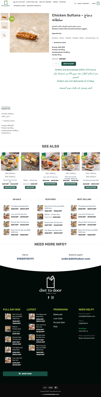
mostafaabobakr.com (51, 394)
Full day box (20, 2)
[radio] (10, 173)
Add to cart (68, 64)
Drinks (55, 2)
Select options (10, 187)
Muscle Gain (59, 322)
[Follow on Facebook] (48, 297)
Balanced (57, 314)
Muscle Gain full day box (10, 181)
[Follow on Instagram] (52, 297)
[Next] (46, 33)
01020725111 (25, 258)
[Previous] (13, 33)
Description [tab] (5, 109)
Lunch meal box (32, 2)
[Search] (75, 3)
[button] (83, 3)
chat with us (83, 331)
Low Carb (57, 318)
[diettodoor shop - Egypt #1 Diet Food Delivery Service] (5, 3)
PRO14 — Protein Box (30, 180)
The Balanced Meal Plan (91, 180)
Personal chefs (19, 5)
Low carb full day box (50, 177)
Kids (55, 326)
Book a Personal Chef (86, 338)
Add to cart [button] (30, 187)
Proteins (62, 2)
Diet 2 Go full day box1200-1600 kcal (70, 177)
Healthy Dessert (45, 2)
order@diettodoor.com (75, 258)
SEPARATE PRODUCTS (34, 5)
